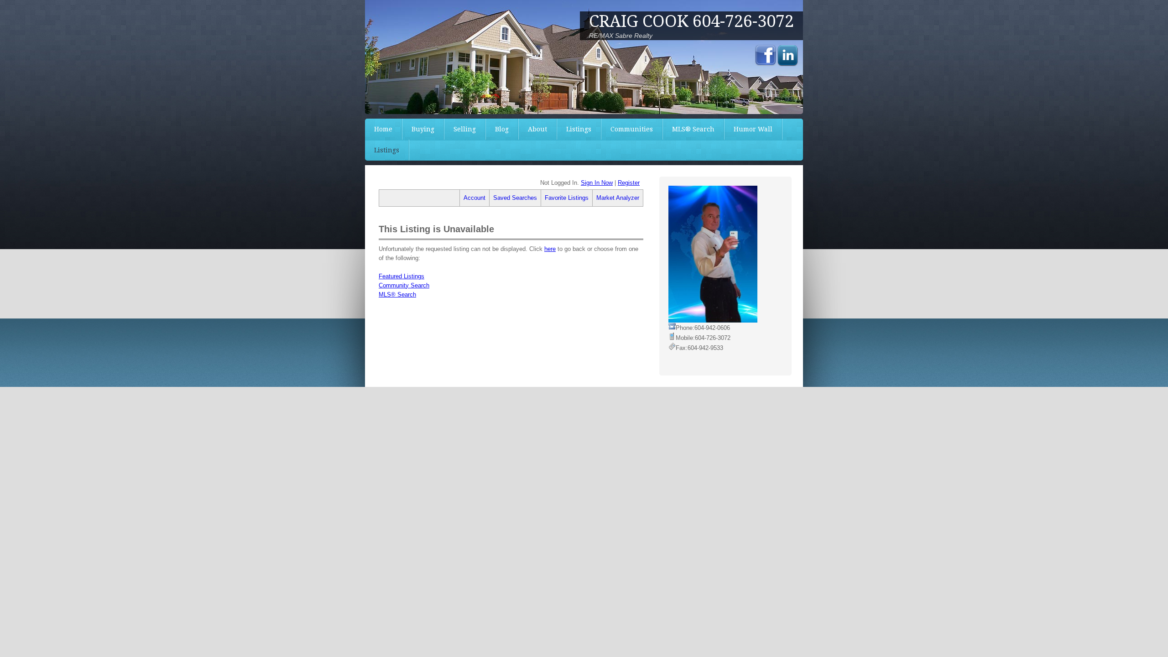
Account (474, 197)
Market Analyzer (617, 197)
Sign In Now (597, 182)
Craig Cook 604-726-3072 (691, 21)
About (537, 129)
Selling (465, 129)
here (550, 248)
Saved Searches (515, 197)
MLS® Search (693, 129)
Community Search (404, 285)
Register (629, 182)
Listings (578, 129)
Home (383, 129)
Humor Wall (753, 129)
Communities (631, 129)
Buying (423, 129)
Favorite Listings (567, 197)
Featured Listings (401, 276)
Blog (502, 129)
